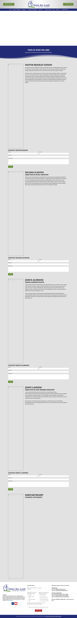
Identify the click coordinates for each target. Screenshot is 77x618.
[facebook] (12, 603)
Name (9, 152)
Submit (10, 166)
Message (10, 158)
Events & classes (43, 596)
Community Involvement (32, 9)
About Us (57, 9)
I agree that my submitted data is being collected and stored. (38, 607)
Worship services (43, 594)
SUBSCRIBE (38, 610)
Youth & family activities (44, 599)
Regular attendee (31, 596)
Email (40, 152)
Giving (53, 9)
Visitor (29, 597)
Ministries (24, 9)
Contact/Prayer (65, 9)
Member (29, 594)
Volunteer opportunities (44, 597)
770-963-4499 (68, 4)
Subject (10, 155)
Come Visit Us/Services (17, 9)
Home (10, 9)
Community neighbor (31, 599)
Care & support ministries (44, 600)
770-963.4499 (9, 600)
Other (29, 600)
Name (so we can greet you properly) (32, 588)
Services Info (9, 4)
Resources (40, 9)
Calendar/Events (48, 9)
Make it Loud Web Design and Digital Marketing (53, 616)
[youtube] (16, 603)
